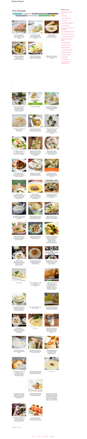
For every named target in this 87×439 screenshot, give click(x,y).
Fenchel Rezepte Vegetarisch (67, 23)
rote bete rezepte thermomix (44, 15)
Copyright (52, 436)
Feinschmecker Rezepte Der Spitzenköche (67, 28)
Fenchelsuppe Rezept (65, 45)
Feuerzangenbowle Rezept (66, 49)
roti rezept (53, 15)
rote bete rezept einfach (32, 15)
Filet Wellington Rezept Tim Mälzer (66, 12)
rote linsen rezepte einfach (52, 13)
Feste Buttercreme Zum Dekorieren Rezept (66, 62)
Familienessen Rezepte (66, 54)
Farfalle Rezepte (64, 57)
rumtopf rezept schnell (17, 13)
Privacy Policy (45, 436)
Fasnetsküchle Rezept (65, 42)
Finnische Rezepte (65, 25)
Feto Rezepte (64, 20)
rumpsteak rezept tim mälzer (21, 15)
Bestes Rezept (18, 1)
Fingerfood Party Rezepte (66, 52)
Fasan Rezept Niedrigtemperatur (68, 36)
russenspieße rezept (27, 13)
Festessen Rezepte (65, 47)
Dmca (34, 436)
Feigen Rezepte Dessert (66, 18)
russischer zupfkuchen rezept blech (39, 13)
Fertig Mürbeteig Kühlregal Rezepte (66, 39)
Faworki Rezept (64, 15)
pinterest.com (19, 427)
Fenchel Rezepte (64, 59)
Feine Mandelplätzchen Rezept (67, 31)
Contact (38, 436)
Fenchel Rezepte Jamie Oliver (67, 34)
